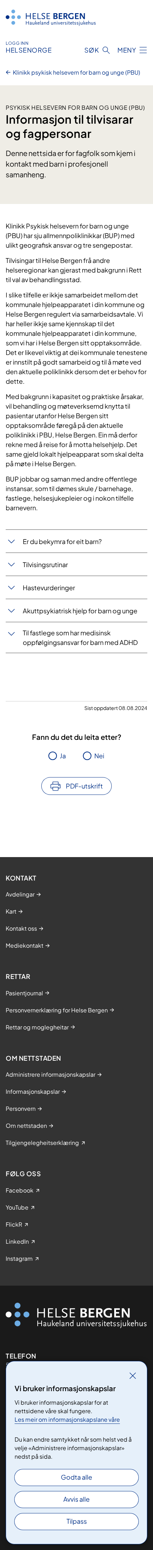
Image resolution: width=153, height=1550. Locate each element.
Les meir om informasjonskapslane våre (67, 1419)
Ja (63, 756)
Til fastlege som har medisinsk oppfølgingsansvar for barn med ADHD (80, 637)
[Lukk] (132, 1375)
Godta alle (76, 1477)
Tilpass (77, 1521)
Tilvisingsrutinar (45, 564)
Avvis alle (76, 1499)
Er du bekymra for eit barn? (62, 541)
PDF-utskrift (84, 786)
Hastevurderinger (49, 587)
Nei (99, 756)
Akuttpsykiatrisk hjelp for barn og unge (80, 611)
